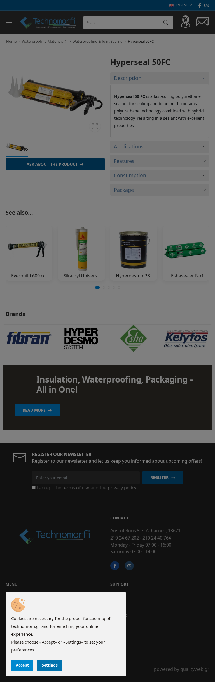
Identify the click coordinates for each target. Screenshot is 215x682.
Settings (50, 665)
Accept (22, 665)
